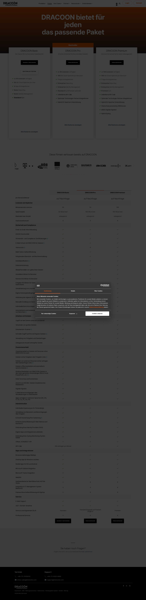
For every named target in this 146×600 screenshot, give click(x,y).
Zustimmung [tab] (47, 291)
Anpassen (72, 313)
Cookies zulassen (97, 313)
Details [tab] (73, 291)
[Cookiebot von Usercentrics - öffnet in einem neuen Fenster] (101, 285)
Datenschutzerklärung (97, 307)
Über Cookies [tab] (98, 291)
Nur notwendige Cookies (48, 313)
